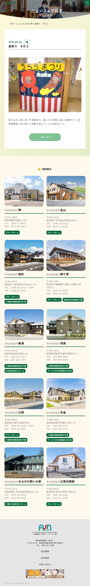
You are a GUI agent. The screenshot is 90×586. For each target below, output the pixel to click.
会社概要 (45, 551)
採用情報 (45, 557)
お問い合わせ (45, 564)
